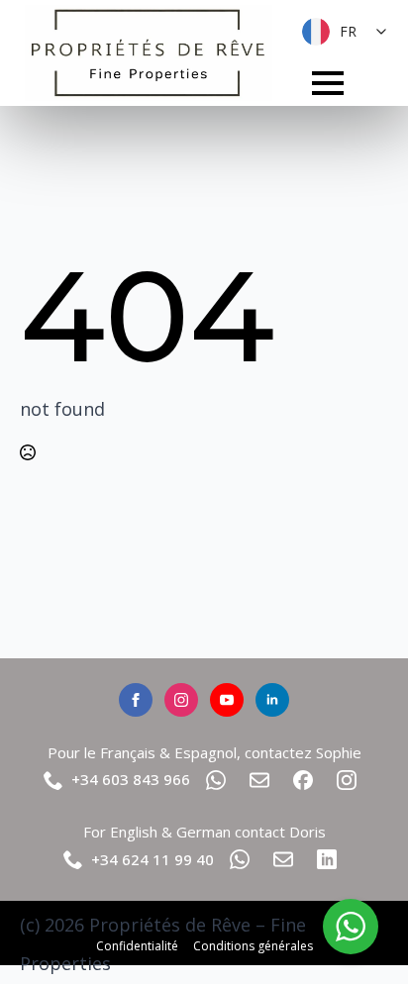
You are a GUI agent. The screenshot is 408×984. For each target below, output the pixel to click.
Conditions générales (253, 945)
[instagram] (181, 700)
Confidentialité (137, 945)
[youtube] (227, 700)
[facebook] (136, 700)
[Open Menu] (328, 83)
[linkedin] (272, 700)
